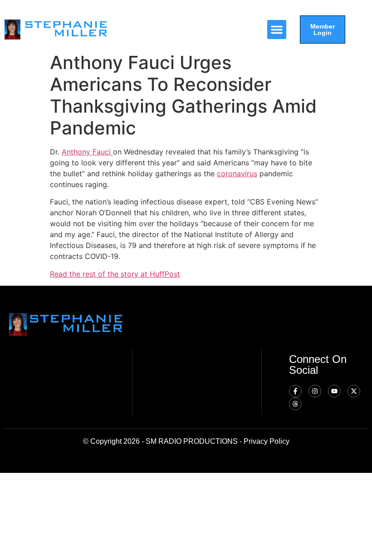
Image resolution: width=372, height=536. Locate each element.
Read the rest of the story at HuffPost (115, 273)
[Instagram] (314, 391)
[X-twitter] (354, 391)
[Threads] (295, 403)
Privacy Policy (266, 441)
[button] (276, 29)
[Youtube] (334, 391)
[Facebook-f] (295, 391)
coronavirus (237, 173)
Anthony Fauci (87, 151)
